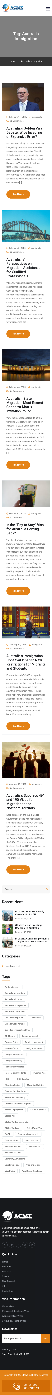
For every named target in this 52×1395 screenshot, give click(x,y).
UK (3, 1286)
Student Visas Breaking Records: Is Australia (28, 927)
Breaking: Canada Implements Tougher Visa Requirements (32, 940)
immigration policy (13, 1061)
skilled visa (10, 1116)
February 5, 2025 (17, 248)
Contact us (7, 1291)
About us (6, 1266)
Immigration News (34, 1048)
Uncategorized (12, 966)
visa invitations (33, 1165)
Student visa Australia (28, 1134)
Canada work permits (15, 1024)
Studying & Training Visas (14, 1321)
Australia (6, 1271)
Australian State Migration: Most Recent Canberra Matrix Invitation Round (24, 405)
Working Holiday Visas (12, 1316)
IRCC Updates (23, 1079)
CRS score (10, 1036)
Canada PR (36, 1018)
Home (5, 1261)
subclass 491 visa (13, 1153)
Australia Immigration (15, 993)
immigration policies (14, 1054)
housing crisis (11, 1048)
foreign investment (34, 1042)
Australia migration (13, 999)
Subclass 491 (35, 1146)
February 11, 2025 (18, 117)
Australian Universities (15, 1011)
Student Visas (11, 1140)
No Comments (16, 121)
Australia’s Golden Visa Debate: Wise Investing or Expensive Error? (24, 132)
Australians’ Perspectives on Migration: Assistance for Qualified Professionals (23, 267)
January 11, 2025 (17, 784)
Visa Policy (10, 1171)
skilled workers (12, 1128)
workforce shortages (32, 1171)
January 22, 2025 (17, 644)
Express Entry (11, 1042)
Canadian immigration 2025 (17, 1030)
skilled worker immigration (17, 1122)
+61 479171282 (31, 1388)
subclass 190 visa (13, 1146)
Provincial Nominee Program (18, 1103)
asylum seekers (12, 987)
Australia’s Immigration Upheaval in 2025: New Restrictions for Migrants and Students (26, 662)
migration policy (12, 1085)
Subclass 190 (31, 1140)
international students (15, 1073)
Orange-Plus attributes (15, 1091)
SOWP (8, 1134)
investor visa (39, 1073)
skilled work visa (34, 1128)
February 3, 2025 (17, 513)
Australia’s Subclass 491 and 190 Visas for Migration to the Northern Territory (25, 801)
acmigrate (36, 117)
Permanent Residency (15, 1097)
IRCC (7, 1079)
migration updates (35, 1085)
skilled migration (38, 1110)
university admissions (15, 1159)
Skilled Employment (14, 1110)
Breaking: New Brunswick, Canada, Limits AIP (29, 913)
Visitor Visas (8, 1306)
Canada (5, 1276)
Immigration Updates (14, 1067)
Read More (18, 194)
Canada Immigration (14, 1018)
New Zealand (8, 1281)
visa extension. (12, 1165)
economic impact (30, 1036)
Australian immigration (15, 1005)
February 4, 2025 (17, 387)
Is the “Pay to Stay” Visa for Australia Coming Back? (25, 529)
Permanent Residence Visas (15, 1311)
